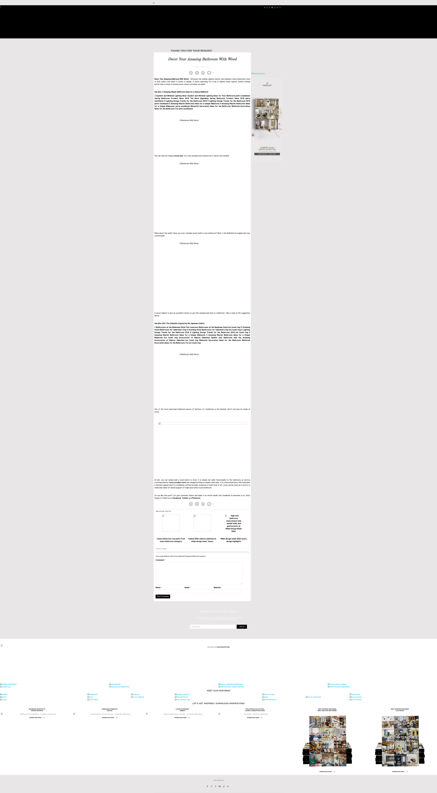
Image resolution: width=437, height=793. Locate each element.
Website (217, 587)
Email (187, 587)
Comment (160, 560)
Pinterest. (196, 498)
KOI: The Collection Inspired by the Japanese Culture (183, 323)
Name (159, 587)
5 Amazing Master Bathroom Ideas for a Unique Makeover (185, 92)
